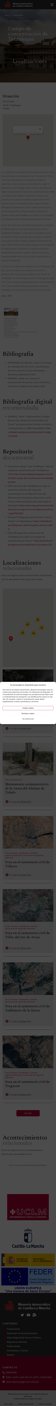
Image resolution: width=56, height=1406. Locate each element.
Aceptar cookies (28, 708)
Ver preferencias (28, 719)
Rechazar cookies (28, 713)
